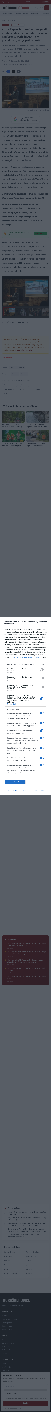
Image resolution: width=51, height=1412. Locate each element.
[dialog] (25, 706)
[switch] (42, 669)
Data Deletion (12, 790)
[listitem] (25, 664)
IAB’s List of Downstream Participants (28, 657)
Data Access (25, 790)
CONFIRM (15, 782)
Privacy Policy (39, 790)
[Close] (46, 622)
